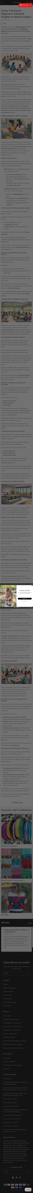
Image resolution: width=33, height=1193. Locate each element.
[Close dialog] (32, 586)
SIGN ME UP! (24, 598)
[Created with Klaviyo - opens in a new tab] (16, 607)
